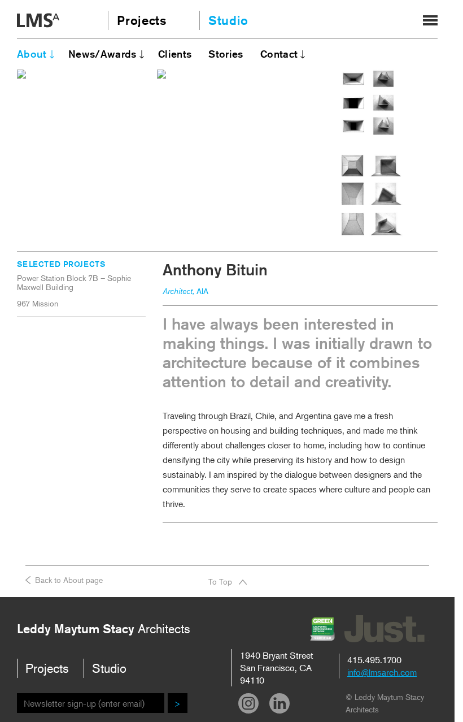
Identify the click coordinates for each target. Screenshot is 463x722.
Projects (140, 20)
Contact (279, 53)
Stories (225, 53)
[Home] (38, 21)
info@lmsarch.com (382, 672)
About (32, 53)
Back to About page (69, 580)
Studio (228, 20)
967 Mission (37, 303)
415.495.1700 (374, 659)
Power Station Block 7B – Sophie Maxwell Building (74, 283)
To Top (220, 581)
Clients (175, 53)
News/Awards (102, 53)
